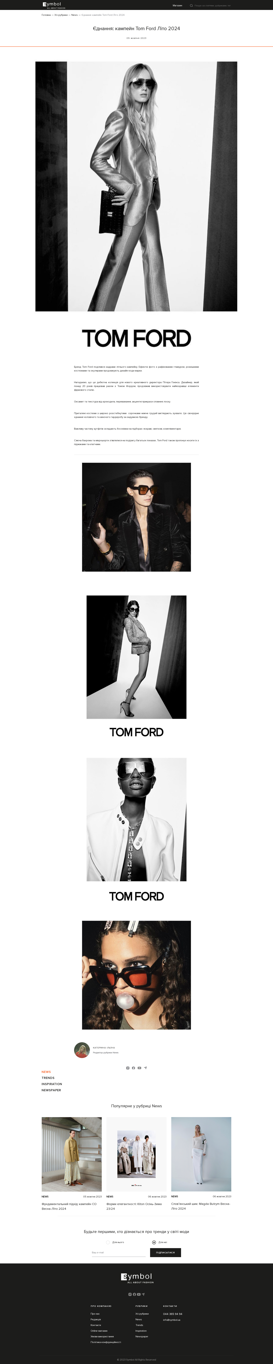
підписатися (165, 1252)
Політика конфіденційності (106, 1342)
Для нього (118, 1242)
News (74, 15)
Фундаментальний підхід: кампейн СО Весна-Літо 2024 (69, 1206)
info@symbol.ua (171, 1320)
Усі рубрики (61, 15)
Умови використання (102, 1336)
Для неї (162, 1242)
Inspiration (52, 1084)
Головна (46, 15)
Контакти (96, 1325)
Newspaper (51, 1090)
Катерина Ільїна (104, 1047)
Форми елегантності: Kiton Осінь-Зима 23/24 (134, 1206)
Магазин (177, 5)
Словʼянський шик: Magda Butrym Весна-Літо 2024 (200, 1206)
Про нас (95, 1313)
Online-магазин (99, 1330)
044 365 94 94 (172, 1314)
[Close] (191, 5)
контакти (170, 1306)
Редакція (96, 1319)
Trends (48, 1078)
